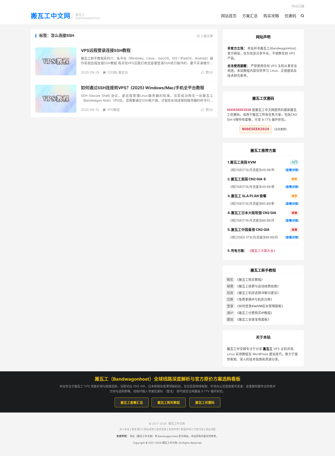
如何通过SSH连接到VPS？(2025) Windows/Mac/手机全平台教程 (142, 87)
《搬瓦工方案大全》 (252, 250)
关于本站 (124, 429)
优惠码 (290, 16)
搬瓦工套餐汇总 (132, 402)
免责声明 (174, 429)
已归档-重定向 (115, 72)
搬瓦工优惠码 (204, 402)
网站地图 (211, 429)
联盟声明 (186, 429)
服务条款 (161, 429)
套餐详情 (292, 170)
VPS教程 (111, 110)
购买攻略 (271, 16)
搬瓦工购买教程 (168, 402)
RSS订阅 (298, 6)
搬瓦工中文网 (50, 16)
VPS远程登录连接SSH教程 (106, 50)
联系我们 (137, 429)
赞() (207, 72)
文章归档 (198, 429)
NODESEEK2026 (255, 129)
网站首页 (229, 16)
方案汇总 (250, 16)
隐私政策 (149, 429)
